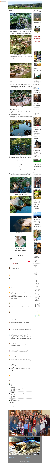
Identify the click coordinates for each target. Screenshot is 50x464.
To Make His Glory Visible (37, 303)
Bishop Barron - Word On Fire (37, 257)
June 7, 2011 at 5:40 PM (13, 356)
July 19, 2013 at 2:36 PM (13, 397)
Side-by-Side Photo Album (37, 305)
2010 (34, 312)
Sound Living (35, 261)
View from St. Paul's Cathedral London (37, 286)
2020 (34, 266)
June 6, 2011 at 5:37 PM (13, 319)
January (36, 311)
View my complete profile (36, 156)
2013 (34, 272)
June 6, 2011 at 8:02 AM (13, 275)
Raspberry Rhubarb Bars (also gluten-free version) (38, 295)
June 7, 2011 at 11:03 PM (13, 361)
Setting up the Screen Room (38, 296)
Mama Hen (12, 321)
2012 (34, 273)
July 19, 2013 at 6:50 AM (13, 390)
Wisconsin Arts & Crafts (37, 300)
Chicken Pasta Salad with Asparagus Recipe (37, 283)
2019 (34, 267)
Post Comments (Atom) (14, 406)
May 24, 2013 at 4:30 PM (13, 385)
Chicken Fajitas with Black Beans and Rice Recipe (37, 289)
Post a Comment (12, 402)
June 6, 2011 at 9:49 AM (13, 293)
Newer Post (11, 405)
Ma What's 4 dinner (13, 295)
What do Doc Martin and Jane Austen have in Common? (37, 299)
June (35, 280)
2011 (34, 274)
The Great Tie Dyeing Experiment (37, 281)
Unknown (12, 354)
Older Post (30, 405)
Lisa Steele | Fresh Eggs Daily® (14, 367)
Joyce (11, 277)
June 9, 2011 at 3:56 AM (13, 365)
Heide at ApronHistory (13, 305)
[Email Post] (20, 263)
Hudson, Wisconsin (37, 304)
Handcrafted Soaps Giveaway (37, 290)
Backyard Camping (37, 294)
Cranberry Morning (13, 392)
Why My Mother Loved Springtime (37, 306)
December (36, 275)
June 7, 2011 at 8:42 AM (13, 340)
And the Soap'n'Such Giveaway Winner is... (37, 284)
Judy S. (11, 358)
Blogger (29, 461)
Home (21, 405)
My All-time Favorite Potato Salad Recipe (37, 301)
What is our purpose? (37, 297)
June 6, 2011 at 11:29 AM (13, 303)
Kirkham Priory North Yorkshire (37, 293)
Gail (11, 399)
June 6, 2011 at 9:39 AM (13, 289)
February (36, 310)
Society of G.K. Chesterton (36, 260)
